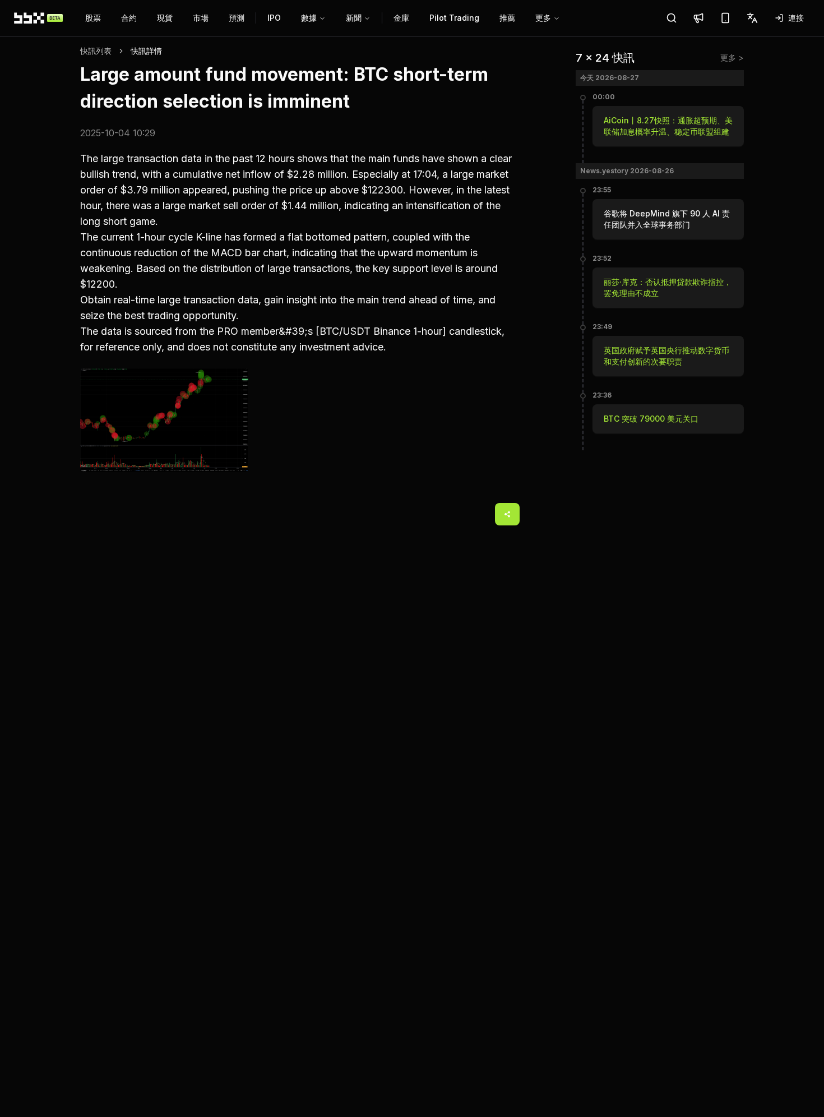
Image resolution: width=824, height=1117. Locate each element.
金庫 (401, 17)
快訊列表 (96, 51)
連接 (796, 17)
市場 (201, 17)
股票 (93, 17)
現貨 (165, 17)
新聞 (354, 17)
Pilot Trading (454, 17)
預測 (236, 17)
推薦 (507, 17)
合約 (129, 17)
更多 (543, 17)
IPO (274, 17)
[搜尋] (671, 18)
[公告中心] (698, 18)
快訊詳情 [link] (146, 51)
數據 (309, 17)
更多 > (732, 57)
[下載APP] (725, 18)
